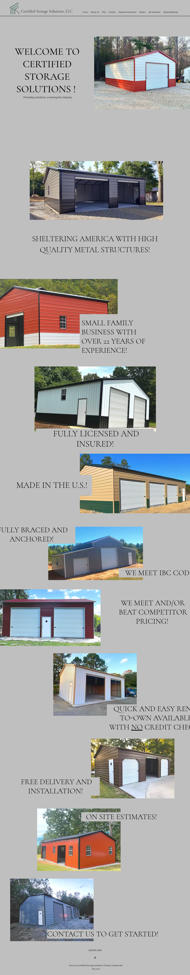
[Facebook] (95, 957)
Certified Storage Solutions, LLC (46, 11)
